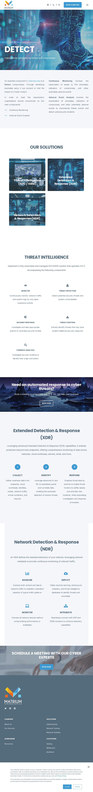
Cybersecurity (34, 81)
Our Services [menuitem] (10, 728)
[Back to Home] (9, 4)
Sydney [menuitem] (49, 744)
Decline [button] (77, 787)
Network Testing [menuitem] (53, 728)
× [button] (88, 767)
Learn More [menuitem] (10, 739)
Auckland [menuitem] (50, 752)
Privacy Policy (61, 776)
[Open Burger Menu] (87, 5)
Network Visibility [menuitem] (53, 732)
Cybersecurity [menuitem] (52, 724)
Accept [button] (67, 787)
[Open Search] (59, 5)
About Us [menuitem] (8, 724)
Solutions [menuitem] (51, 719)
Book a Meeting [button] (72, 5)
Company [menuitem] (9, 719)
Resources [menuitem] (9, 744)
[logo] (13, 695)
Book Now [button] (46, 403)
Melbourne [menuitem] (50, 748)
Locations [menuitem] (51, 739)
